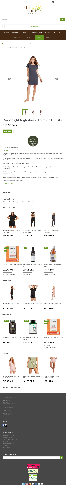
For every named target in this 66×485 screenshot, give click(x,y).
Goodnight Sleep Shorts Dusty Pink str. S (51, 376)
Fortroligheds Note (7, 437)
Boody (7, 150)
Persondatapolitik (7, 447)
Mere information (8, 183)
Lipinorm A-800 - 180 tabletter (12, 264)
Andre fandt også (8, 207)
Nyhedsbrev (5, 445)
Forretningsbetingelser (8, 443)
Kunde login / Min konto (8, 435)
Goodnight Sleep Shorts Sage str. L (32, 376)
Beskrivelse (6, 192)
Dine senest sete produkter (11, 387)
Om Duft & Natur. (11, 1)
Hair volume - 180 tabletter (12, 337)
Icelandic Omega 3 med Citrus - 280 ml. (53, 265)
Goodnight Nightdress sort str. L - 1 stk (12, 231)
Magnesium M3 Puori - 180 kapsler (31, 338)
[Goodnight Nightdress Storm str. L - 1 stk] (33, 79)
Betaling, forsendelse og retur (10, 439)
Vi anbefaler (6, 314)
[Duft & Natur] (33, 10)
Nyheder (5, 353)
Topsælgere (6, 280)
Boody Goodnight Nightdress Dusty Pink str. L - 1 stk (53, 304)
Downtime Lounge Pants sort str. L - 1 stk (32, 231)
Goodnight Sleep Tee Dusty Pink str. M (11, 376)
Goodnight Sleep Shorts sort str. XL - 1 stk (32, 304)
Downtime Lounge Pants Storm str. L (51, 231)
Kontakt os (3, 1)
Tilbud (4, 242)
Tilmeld (61, 457)
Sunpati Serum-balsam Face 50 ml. (32, 265)
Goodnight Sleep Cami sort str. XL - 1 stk (11, 304)
